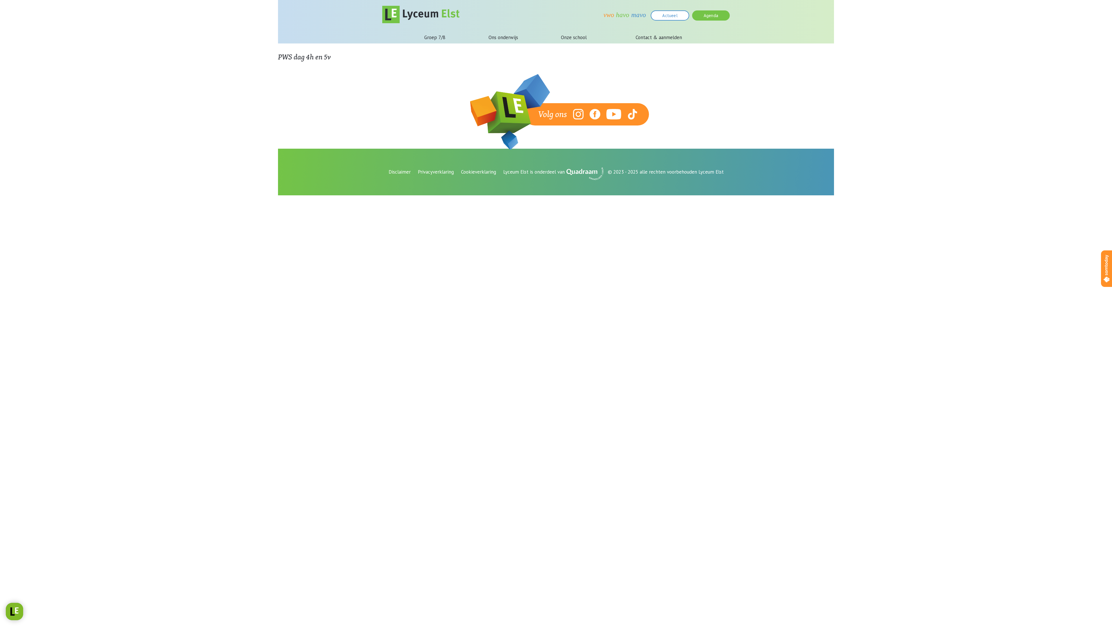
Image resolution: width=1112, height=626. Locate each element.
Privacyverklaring (436, 172)
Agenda (711, 15)
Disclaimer (400, 172)
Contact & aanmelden (659, 37)
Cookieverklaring (478, 172)
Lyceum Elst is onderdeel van (534, 172)
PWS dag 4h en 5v (304, 57)
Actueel (669, 15)
